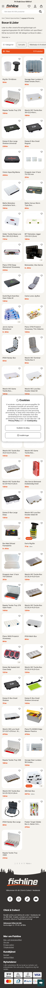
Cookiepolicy (32, 421)
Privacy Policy (14, 421)
